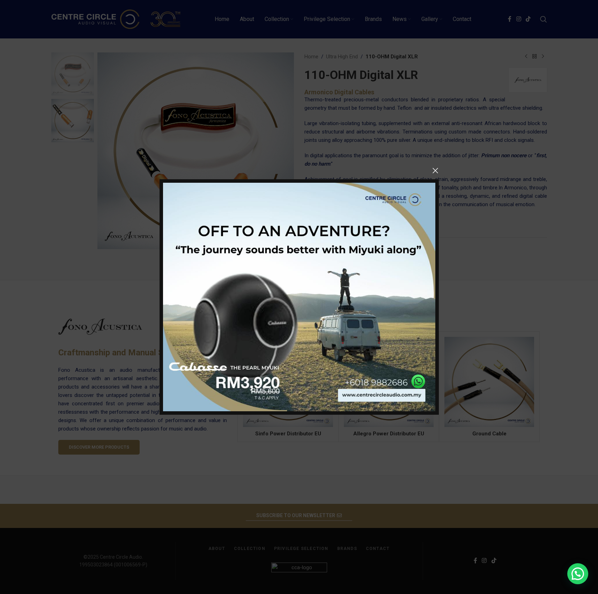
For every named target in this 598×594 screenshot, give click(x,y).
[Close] (435, 170)
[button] (577, 573)
